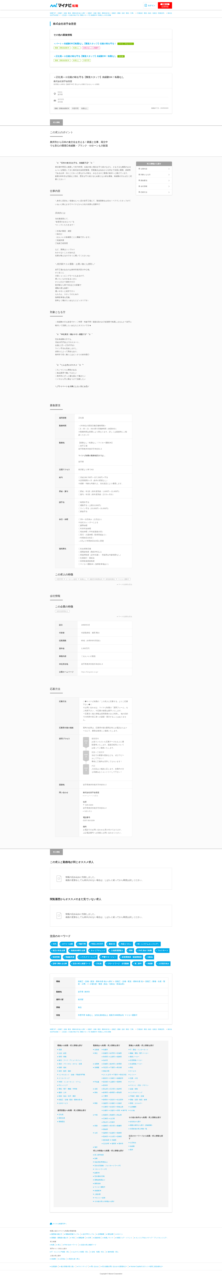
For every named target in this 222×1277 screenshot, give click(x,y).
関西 (96, 1103)
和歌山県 (120, 1107)
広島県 (105, 1118)
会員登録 (165, 5)
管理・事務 (62, 1057)
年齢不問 (82, 944)
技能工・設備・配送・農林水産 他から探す (71, 13)
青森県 (105, 1053)
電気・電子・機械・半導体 (68, 1089)
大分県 (112, 1136)
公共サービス (63, 1103)
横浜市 (105, 1078)
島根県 (112, 1115)
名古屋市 (120, 1100)
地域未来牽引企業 (78, 950)
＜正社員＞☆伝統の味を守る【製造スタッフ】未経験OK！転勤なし (85, 56)
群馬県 (119, 1064)
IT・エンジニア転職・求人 (60, 1252)
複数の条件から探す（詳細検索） (141, 1125)
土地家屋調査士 (117, 950)
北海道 (96, 1050)
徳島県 (105, 1126)
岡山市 (105, 1122)
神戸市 (124, 1110)
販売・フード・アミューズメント (70, 1060)
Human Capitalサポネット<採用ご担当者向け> (147, 1266)
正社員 (99, 963)
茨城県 (105, 1064)
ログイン (151, 5)
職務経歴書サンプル (72, 1234)
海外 (96, 1147)
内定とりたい (126, 944)
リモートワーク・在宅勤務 (118, 963)
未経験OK (97, 1191)
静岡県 (112, 1092)
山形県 (112, 1057)
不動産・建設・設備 (137, 1096)
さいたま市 (107, 1075)
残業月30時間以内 (116, 1015)
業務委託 (62, 1122)
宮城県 (119, 1053)
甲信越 (96, 1082)
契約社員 (62, 1118)
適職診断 (81, 1238)
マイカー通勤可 (131, 1015)
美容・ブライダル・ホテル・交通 (70, 1064)
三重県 (105, 1096)
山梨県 (112, 1082)
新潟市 (105, 1085)
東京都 (119, 1067)
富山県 (105, 1089)
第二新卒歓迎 (99, 1155)
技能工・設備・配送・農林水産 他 (98, 13)
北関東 (96, 1064)
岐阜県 (105, 1092)
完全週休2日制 (99, 1176)
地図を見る (88, 811)
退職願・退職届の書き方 (59, 1238)
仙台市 (105, 1060)
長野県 (119, 1082)
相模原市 (120, 1078)
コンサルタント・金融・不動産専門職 (72, 1075)
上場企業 (97, 1194)
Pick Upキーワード (70, 1245)
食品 (80, 1007)
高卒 (131, 1150)
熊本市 (121, 1143)
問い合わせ (95, 1266)
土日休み (133, 1143)
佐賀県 (112, 1133)
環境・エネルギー (136, 1103)
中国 (96, 1115)
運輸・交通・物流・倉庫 (138, 1100)
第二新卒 (138, 963)
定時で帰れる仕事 (60, 963)
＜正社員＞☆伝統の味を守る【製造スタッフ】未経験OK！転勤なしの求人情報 (86, 15)
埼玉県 (105, 1067)
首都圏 (96, 1067)
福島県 (119, 1057)
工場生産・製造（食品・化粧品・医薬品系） (151, 13)
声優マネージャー (109, 957)
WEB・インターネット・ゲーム (70, 1082)
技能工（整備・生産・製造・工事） (123, 13)
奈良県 (112, 1107)
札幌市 (105, 1050)
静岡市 (105, 1100)
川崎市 (112, 1078)
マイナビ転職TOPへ (60, 1224)
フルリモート (162, 950)
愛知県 (119, 1092)
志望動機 (101, 1234)
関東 (131, 950)
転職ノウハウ (108, 1238)
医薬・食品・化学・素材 (67, 1096)
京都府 (112, 1103)
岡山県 (119, 1115)
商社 (131, 1067)
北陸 (96, 1089)
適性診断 (110, 1234)
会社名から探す (135, 1122)
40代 (54, 944)
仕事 (89, 1238)
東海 (96, 1092)
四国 (96, 1126)
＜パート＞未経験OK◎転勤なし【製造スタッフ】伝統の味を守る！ (85, 43)
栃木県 (112, 1064)
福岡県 (105, 1133)
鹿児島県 (106, 1140)
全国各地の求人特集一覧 (138, 1129)
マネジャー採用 (99, 1198)
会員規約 (54, 1266)
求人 (59, 1245)
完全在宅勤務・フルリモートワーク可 (107, 1166)
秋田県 (105, 1057)
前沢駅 (80, 999)
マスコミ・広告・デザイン (139, 1085)
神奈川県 (106, 1071)
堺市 (118, 1110)
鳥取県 (105, 1115)
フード (132, 1082)
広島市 (112, 1122)
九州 (96, 1133)
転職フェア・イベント (124, 1238)
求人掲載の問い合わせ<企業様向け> (114, 1266)
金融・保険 (134, 1089)
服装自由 (97, 1183)
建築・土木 (62, 1092)
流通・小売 (134, 1078)
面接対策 (97, 1238)
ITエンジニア (63, 1085)
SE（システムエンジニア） (148, 944)
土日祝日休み (163, 963)
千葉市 (115, 1075)
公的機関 (133, 1107)
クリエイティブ (64, 1078)
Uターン (120, 1234)
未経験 (150, 963)
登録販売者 (69, 957)
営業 (60, 1050)
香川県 (112, 1126)
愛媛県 (119, 1126)
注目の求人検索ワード (82, 963)
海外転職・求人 (113, 1252)
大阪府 (119, 1103)
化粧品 (150, 957)
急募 (96, 1158)
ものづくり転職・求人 (80, 1252)
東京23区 (123, 1075)
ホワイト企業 (67, 944)
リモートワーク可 (100, 1169)
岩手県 (80, 992)
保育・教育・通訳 (65, 1071)
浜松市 (112, 1100)
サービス (133, 1071)
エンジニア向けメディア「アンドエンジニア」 (152, 1238)
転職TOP (53, 13)
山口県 (112, 1118)
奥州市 (87, 992)
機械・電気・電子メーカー (139, 1053)
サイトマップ (82, 1266)
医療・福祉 (62, 1067)
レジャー (133, 1075)
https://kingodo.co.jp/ (89, 672)
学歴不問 (81, 1015)
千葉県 (112, 1067)
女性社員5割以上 (101, 1015)
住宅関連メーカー (136, 1060)
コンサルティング (136, 1092)
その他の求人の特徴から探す (104, 1201)
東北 (96, 1053)
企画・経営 (62, 1053)
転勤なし (89, 1015)
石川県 (112, 1089)
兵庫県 (105, 1107)
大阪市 (112, 1110)
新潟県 (105, 1082)
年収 (73, 1238)
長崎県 (119, 1133)
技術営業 (56, 957)
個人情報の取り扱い (68, 1266)
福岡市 (114, 1143)
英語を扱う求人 (74, 1259)
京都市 (105, 1110)
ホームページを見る (91, 796)
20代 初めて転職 (145, 950)
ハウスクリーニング (88, 957)
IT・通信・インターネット (139, 1050)
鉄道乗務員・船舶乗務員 (132, 957)
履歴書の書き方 (56, 1234)
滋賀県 (105, 1103)
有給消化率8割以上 (101, 1162)
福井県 (119, 1089)
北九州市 (106, 1143)
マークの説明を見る (125, 584)
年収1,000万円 (97, 944)
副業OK (97, 1173)
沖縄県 (114, 1140)
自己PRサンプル (88, 1234)
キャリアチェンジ (98, 950)
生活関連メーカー (136, 1064)
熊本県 (105, 1136)
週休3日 (112, 944)
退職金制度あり (99, 1180)
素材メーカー (134, 1057)
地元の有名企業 (59, 950)
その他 (132, 1110)
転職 (52, 1245)
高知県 (105, 1129)
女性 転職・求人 (98, 1252)
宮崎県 (119, 1136)
